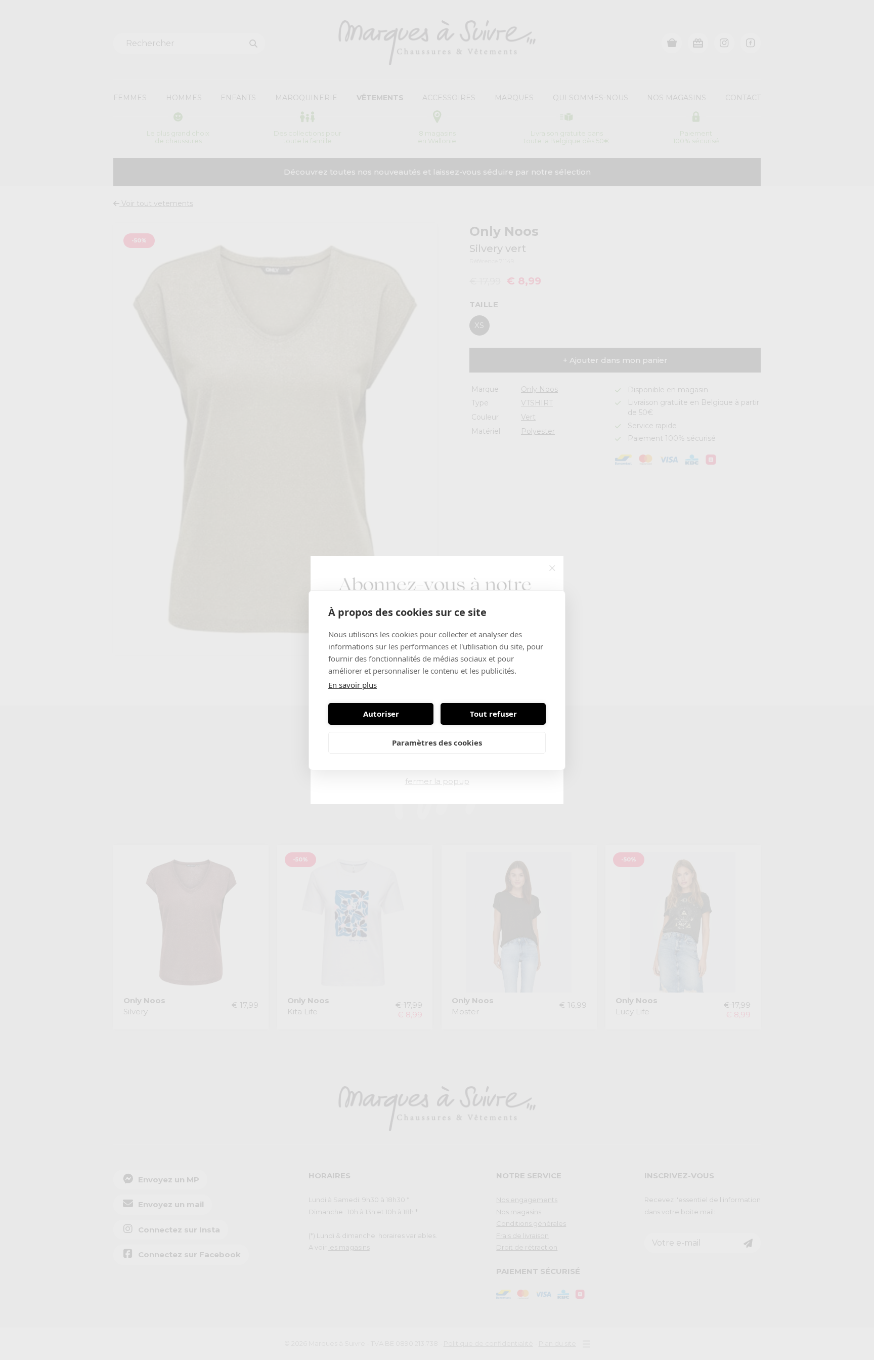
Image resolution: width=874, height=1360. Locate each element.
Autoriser (381, 714)
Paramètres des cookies (437, 742)
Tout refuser (493, 714)
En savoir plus (352, 685)
